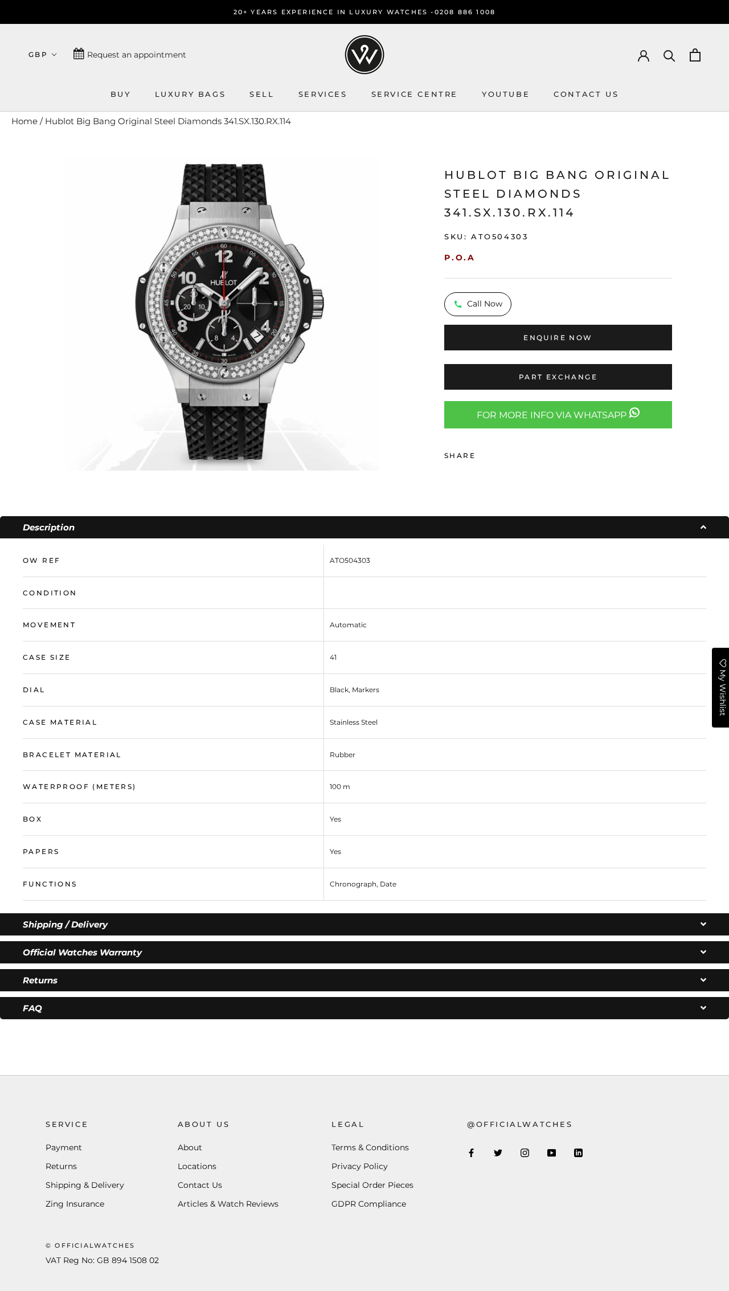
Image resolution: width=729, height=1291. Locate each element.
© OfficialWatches (90, 1245)
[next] (393, 312)
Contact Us (200, 1185)
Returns (61, 1166)
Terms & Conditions (370, 1147)
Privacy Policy (359, 1166)
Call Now (484, 304)
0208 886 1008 (465, 12)
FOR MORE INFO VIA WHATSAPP (553, 415)
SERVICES (322, 94)
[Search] (669, 55)
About (190, 1147)
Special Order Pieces (372, 1185)
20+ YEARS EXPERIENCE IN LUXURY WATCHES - (334, 12)
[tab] (364, 527)
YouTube (506, 94)
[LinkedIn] (578, 1152)
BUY (120, 94)
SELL (261, 94)
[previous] (50, 312)
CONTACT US (586, 94)
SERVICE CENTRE (414, 94)
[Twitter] (501, 453)
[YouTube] (551, 1152)
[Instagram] (525, 1152)
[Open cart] (695, 55)
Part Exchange (558, 377)
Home (24, 121)
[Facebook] (486, 453)
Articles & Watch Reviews (228, 1204)
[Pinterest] (516, 453)
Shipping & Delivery (85, 1185)
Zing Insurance (75, 1204)
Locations (197, 1166)
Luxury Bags (190, 94)
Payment (64, 1147)
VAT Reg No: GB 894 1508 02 (102, 1260)
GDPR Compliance (368, 1204)
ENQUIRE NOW (557, 337)
